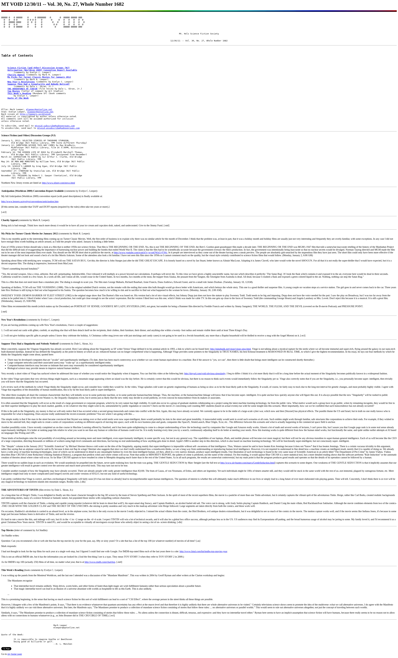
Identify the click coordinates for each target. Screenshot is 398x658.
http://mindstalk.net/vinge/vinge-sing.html (230, 349)
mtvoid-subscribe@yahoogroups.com (55, 126)
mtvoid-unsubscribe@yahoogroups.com (58, 128)
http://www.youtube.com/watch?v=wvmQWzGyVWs (140, 252)
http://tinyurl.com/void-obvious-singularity (204, 373)
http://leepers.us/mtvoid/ (35, 114)
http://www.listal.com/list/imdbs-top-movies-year (203, 551)
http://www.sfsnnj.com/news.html (58, 182)
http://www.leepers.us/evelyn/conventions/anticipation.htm (29, 201)
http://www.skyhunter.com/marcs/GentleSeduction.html (247, 462)
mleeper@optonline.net (39, 109)
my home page (14, 654)
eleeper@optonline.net (40, 112)
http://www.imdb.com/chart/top (100, 562)
